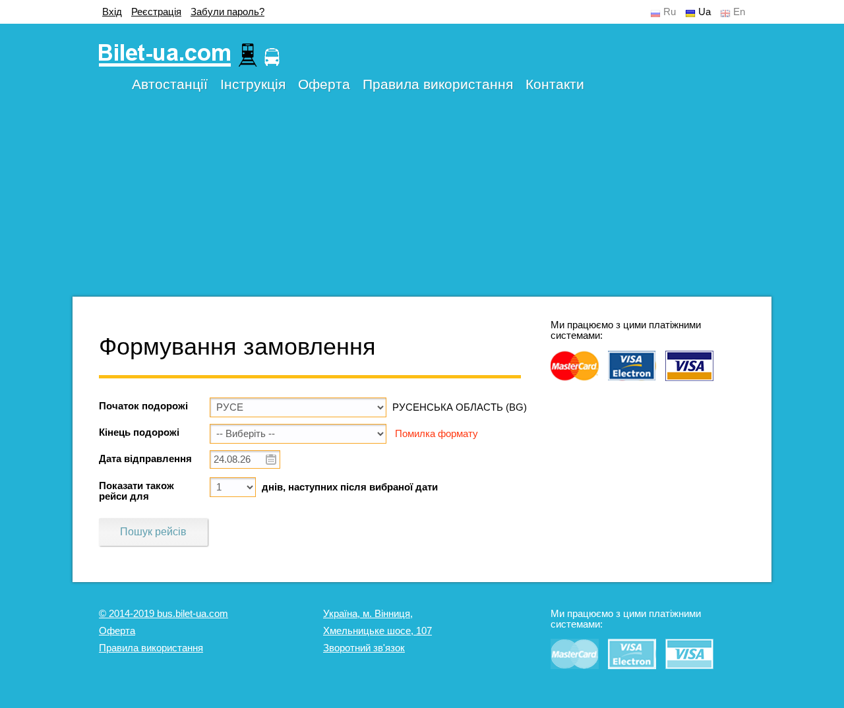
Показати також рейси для (136, 491)
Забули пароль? (227, 12)
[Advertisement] (422, 204)
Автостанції (170, 84)
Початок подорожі (143, 406)
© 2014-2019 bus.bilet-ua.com (163, 613)
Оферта (324, 84)
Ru (669, 12)
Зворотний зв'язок (364, 648)
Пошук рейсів (153, 531)
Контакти (555, 84)
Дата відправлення (145, 459)
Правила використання (438, 84)
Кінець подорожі (139, 432)
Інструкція (253, 84)
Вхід (112, 12)
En (739, 12)
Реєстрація (156, 12)
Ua (704, 12)
